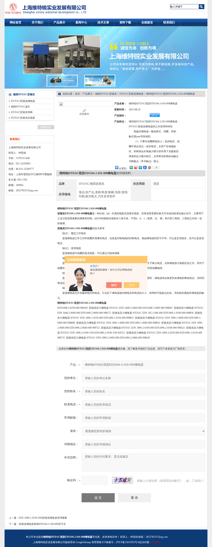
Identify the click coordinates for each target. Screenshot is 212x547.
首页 (77, 93)
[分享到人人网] (144, 167)
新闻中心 (81, 22)
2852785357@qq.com (27, 190)
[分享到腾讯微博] (140, 167)
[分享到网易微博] (149, 167)
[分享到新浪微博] (135, 167)
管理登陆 (96, 542)
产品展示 (59, 22)
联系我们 (169, 22)
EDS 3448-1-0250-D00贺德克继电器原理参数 (43, 517)
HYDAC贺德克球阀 (22, 112)
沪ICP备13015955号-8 (127, 542)
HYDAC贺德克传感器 (23, 117)
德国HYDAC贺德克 (24, 94)
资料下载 (125, 22)
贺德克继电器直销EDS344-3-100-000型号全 (42, 524)
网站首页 (15, 22)
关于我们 (37, 22)
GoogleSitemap (83, 542)
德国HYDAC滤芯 (20, 106)
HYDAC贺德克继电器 (23, 101)
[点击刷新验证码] (122, 480)
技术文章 (103, 22)
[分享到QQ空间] (131, 167)
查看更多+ (46, 127)
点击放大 (84, 113)
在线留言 (147, 22)
